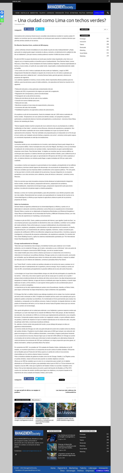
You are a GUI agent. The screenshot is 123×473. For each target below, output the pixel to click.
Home (17, 13)
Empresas (89, 13)
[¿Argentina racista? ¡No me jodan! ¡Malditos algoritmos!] (66, 410)
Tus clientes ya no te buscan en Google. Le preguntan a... (66, 436)
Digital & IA (25, 13)
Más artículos (36, 400)
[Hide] (1, 24)
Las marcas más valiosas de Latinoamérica (66, 391)
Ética (67, 13)
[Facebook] (109, 1)
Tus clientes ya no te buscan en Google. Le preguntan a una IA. (24, 419)
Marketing (34, 13)
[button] (108, 13)
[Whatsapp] (2, 20)
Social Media (83, 53)
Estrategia (74, 13)
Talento (42, 13)
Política (82, 13)
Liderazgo (50, 13)
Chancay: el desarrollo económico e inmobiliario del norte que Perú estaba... (67, 446)
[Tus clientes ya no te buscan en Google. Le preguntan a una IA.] (24, 410)
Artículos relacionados (22, 400)
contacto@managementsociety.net (32, 451)
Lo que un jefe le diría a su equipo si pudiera (27, 391)
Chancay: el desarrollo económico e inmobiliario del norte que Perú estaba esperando (45, 421)
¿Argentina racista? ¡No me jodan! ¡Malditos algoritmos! (65, 419)
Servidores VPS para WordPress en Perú (27, 470)
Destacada (83, 47)
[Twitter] (2, 16)
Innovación (59, 13)
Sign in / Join (16, 1)
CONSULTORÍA (99, 13)
